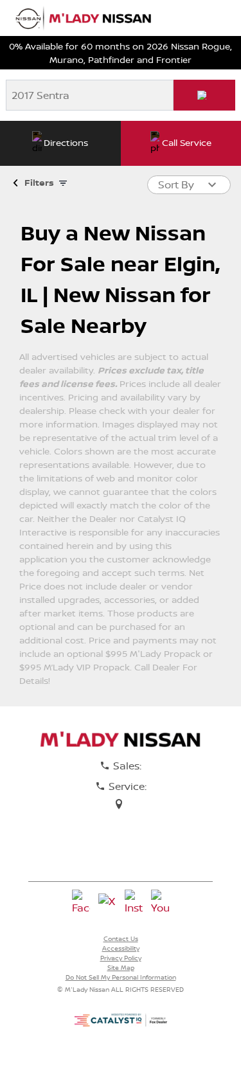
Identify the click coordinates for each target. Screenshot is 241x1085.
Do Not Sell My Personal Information (121, 977)
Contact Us (120, 938)
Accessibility (120, 948)
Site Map (120, 967)
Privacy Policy (120, 957)
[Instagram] (134, 902)
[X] (107, 902)
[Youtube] (160, 902)
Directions (66, 142)
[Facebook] (81, 902)
